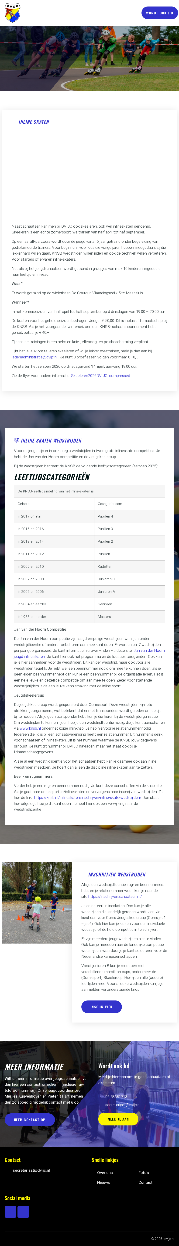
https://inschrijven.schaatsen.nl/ (115, 896)
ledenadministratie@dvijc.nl (35, 357)
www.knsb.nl (30, 728)
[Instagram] (23, 1212)
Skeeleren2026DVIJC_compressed (100, 376)
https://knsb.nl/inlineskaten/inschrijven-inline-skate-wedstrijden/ (87, 797)
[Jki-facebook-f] (10, 1212)
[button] (133, 13)
